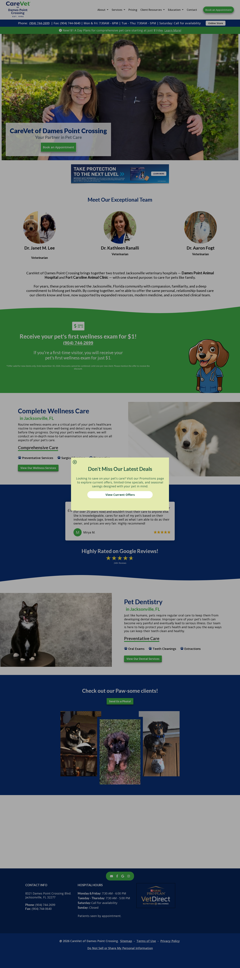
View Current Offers (120, 495)
